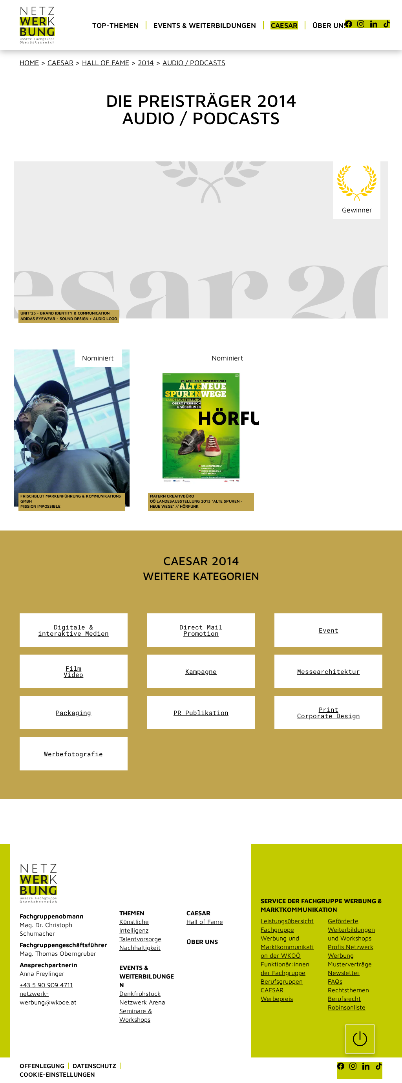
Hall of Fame (204, 921)
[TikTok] (386, 24)
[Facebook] (348, 24)
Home (29, 63)
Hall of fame (105, 63)
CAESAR (198, 913)
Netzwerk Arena (142, 1002)
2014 (146, 63)
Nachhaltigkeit (140, 947)
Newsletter (344, 972)
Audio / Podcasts (194, 63)
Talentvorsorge (140, 938)
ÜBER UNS (202, 941)
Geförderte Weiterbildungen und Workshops (351, 929)
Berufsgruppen (282, 981)
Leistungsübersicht (287, 920)
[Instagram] (360, 24)
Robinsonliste (346, 1007)
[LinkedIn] (373, 24)
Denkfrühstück (140, 993)
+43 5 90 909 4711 (46, 984)
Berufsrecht (344, 998)
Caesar (60, 63)
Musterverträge (350, 964)
